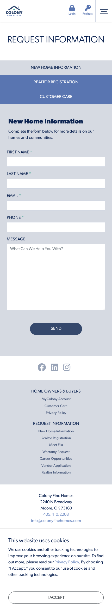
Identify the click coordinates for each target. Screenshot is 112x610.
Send (56, 329)
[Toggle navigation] (104, 11)
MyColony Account (56, 399)
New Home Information (56, 431)
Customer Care (56, 406)
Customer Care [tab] (56, 97)
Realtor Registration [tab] (56, 82)
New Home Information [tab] (56, 68)
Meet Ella (56, 445)
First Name (19, 152)
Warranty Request (56, 452)
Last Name (19, 174)
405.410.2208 (56, 515)
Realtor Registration (56, 438)
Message (16, 239)
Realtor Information (56, 472)
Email (14, 196)
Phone (15, 218)
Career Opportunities (56, 458)
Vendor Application (56, 466)
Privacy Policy (56, 413)
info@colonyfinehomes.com (56, 521)
